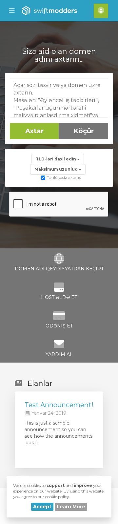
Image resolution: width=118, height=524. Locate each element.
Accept (42, 507)
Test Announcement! (59, 405)
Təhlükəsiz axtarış (64, 177)
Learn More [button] (71, 507)
